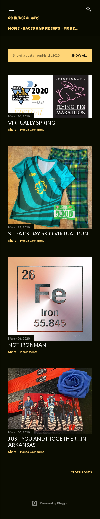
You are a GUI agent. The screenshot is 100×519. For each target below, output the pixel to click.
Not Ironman (27, 345)
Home (14, 29)
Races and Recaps (42, 29)
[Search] (89, 8)
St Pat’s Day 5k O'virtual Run (48, 233)
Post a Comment (32, 129)
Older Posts (81, 472)
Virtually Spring (31, 122)
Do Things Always (23, 18)
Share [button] (12, 129)
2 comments (28, 352)
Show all (79, 55)
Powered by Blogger (54, 503)
